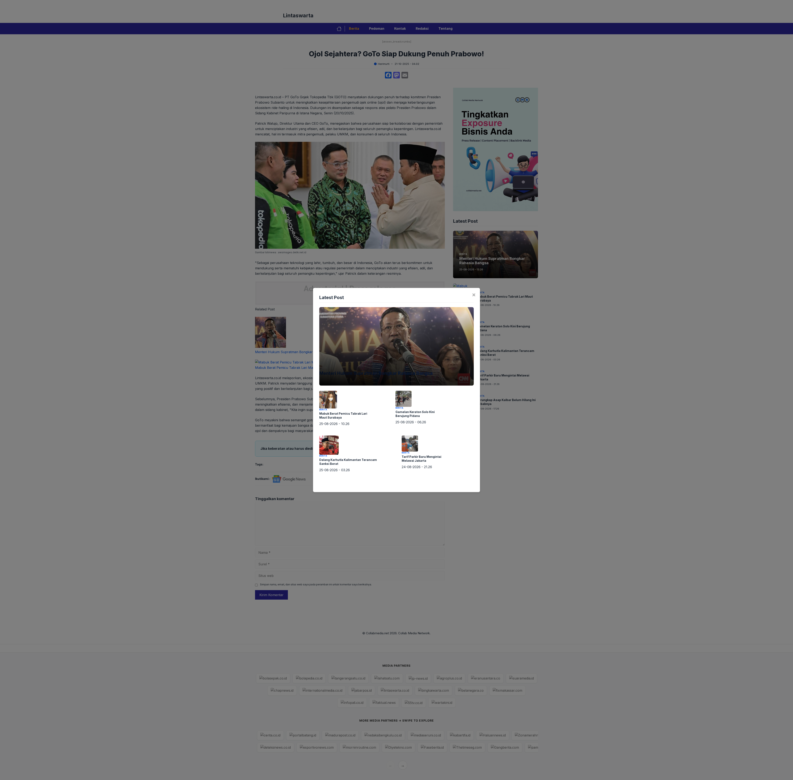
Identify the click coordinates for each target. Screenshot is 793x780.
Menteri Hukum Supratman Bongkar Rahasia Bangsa (376, 373)
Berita (323, 368)
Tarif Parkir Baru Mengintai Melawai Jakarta (421, 458)
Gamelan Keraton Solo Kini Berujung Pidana (415, 414)
